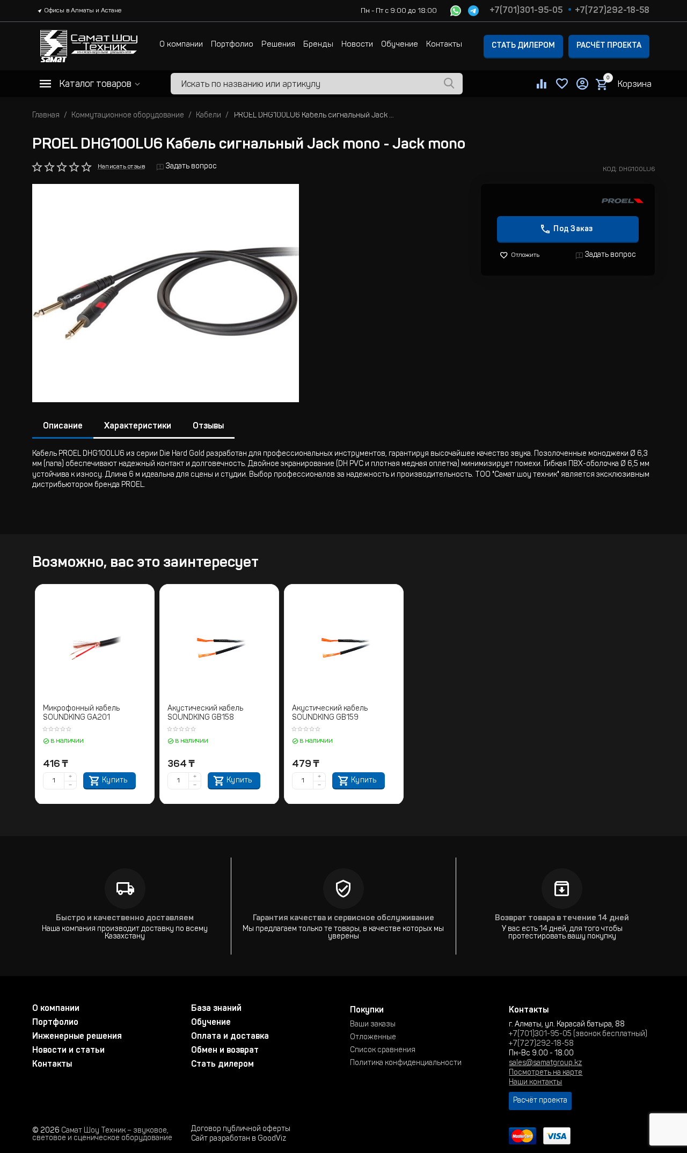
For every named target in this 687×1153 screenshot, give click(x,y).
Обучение (399, 45)
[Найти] (449, 83)
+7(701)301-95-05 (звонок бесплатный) (578, 1034)
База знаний (216, 1008)
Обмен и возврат (225, 1050)
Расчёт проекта (608, 46)
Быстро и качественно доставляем (125, 918)
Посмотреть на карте (545, 1073)
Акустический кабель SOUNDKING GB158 (205, 713)
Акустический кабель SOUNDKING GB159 (330, 713)
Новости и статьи (68, 1050)
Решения (278, 45)
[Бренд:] (622, 201)
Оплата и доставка (230, 1036)
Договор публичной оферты (240, 1129)
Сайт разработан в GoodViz (238, 1139)
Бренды (318, 45)
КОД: (610, 169)
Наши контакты (535, 1083)
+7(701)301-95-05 (525, 10)
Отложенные (373, 1037)
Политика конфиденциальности (406, 1063)
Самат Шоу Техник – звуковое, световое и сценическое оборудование (102, 1134)
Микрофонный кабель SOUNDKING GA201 (81, 713)
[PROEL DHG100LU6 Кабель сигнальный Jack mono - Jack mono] (165, 293)
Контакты (444, 45)
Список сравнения (382, 1050)
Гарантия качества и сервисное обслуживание (343, 918)
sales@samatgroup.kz (545, 1063)
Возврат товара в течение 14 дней (562, 918)
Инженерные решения (77, 1036)
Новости (357, 45)
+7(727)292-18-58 (612, 10)
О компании (181, 45)
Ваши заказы (373, 1025)
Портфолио (232, 45)
